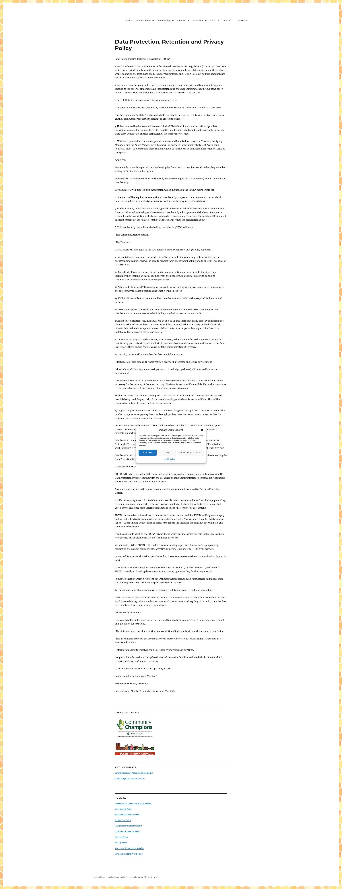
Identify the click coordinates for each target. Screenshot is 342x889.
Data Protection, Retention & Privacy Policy (133, 803)
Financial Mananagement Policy (128, 826)
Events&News (143, 20)
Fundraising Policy (123, 820)
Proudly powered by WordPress (144, 877)
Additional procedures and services (130, 778)
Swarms (181, 20)
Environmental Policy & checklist (129, 854)
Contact (227, 20)
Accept (147, 452)
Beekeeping (164, 20)
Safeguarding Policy (123, 809)
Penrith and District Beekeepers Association (109, 877)
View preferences (190, 452)
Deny (167, 452)
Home (128, 20)
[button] (202, 430)
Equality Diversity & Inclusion (127, 815)
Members (243, 20)
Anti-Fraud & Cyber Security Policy (129, 848)
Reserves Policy (121, 837)
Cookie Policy (169, 459)
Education (198, 20)
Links (213, 20)
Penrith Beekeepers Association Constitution (134, 773)
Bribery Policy (121, 843)
